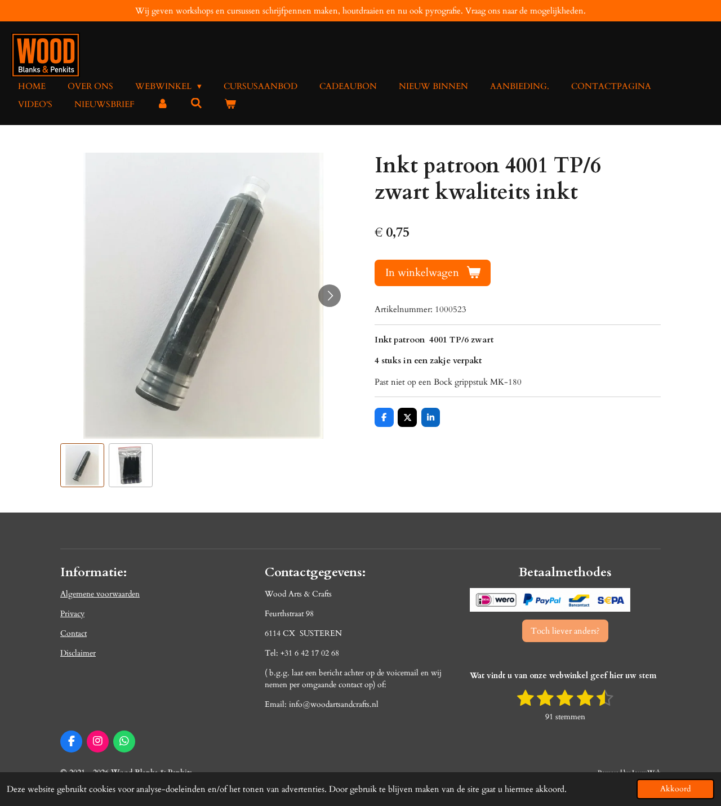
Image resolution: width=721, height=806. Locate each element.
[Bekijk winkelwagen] (230, 104)
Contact (73, 633)
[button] (82, 465)
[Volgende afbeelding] (329, 295)
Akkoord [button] (675, 789)
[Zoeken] (196, 103)
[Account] (162, 104)
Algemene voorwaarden (100, 594)
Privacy (72, 613)
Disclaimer (78, 653)
